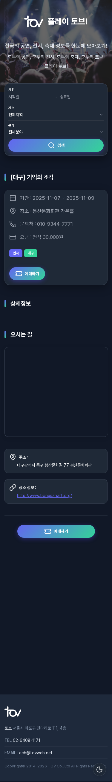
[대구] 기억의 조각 (32, 177)
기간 (11, 90)
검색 (61, 145)
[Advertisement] (56, 621)
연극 (16, 253)
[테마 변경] (99, 769)
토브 (8, 728)
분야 (11, 125)
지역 (11, 108)
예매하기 (32, 273)
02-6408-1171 (26, 740)
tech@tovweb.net (35, 752)
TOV (52, 766)
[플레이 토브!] (12, 715)
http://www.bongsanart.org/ (44, 495)
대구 (31, 253)
